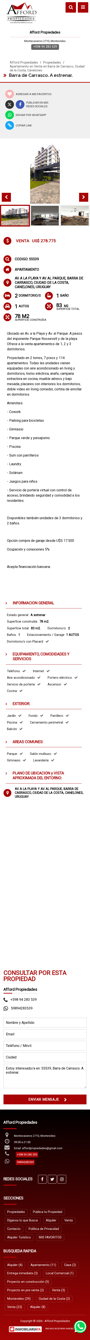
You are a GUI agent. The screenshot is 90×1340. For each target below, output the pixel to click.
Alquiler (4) (14, 1265)
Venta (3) (58, 1290)
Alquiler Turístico (19, 1237)
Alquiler (51, 1220)
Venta (68, 1220)
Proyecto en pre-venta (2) (25, 1290)
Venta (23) (14, 1307)
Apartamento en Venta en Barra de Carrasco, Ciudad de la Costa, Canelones (47, 68)
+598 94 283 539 (45, 47)
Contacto (14, 1229)
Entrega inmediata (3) (22, 1273)
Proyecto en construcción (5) (28, 1282)
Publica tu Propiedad (47, 1212)
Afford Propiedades (24, 62)
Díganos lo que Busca (22, 1220)
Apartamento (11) (43, 1265)
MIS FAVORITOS (50, 1237)
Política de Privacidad (44, 1229)
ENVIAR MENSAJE (43, 1099)
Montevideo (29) (19, 1299)
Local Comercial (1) (60, 1273)
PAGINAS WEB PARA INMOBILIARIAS (63, 1328)
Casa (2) (70, 1265)
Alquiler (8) (37, 1307)
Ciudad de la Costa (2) (54, 1299)
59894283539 (22, 1008)
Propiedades (52, 62)
